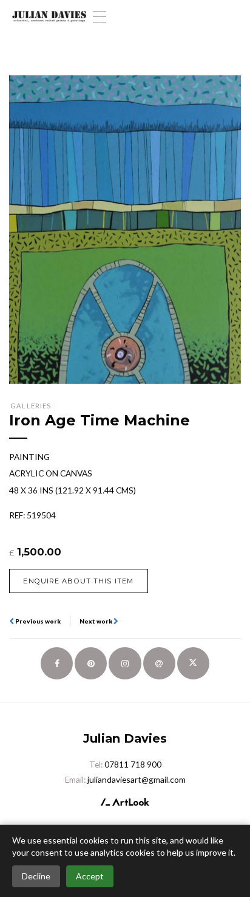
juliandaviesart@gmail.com (136, 779)
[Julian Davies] (49, 16)
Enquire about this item (78, 581)
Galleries (30, 406)
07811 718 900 (132, 764)
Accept (90, 876)
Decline (36, 876)
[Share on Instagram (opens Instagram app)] (125, 663)
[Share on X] (193, 663)
